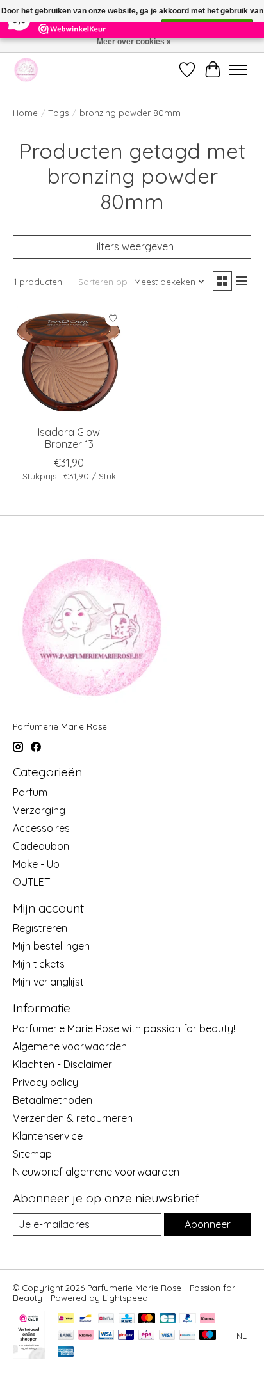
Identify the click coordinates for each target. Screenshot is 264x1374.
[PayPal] (187, 1319)
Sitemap (32, 1153)
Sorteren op (103, 281)
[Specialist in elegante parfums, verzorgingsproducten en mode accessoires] (26, 69)
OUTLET (31, 881)
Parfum (30, 792)
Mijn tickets (39, 963)
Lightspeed (125, 1298)
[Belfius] (106, 1319)
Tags (59, 113)
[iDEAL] (66, 1319)
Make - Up (36, 864)
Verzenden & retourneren (73, 1118)
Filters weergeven (132, 246)
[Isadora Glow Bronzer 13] (69, 362)
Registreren (40, 928)
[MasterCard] (146, 1319)
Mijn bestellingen (51, 945)
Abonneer (208, 1224)
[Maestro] (207, 1336)
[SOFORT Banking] (86, 1336)
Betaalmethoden (52, 1100)
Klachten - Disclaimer (62, 1064)
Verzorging (39, 810)
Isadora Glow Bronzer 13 (69, 438)
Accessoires (41, 828)
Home (25, 113)
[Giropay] (126, 1336)
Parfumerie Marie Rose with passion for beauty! (124, 1028)
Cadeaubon (41, 846)
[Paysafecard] (187, 1336)
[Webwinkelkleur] (29, 1354)
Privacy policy (45, 1082)
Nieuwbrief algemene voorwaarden (96, 1171)
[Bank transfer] (66, 1336)
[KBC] (127, 1319)
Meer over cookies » (134, 41)
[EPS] (146, 1336)
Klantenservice (48, 1136)
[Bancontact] (86, 1319)
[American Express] (66, 1352)
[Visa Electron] (106, 1336)
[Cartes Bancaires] (168, 1319)
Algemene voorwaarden (70, 1046)
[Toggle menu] (238, 70)
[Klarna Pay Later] (207, 1319)
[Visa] (167, 1336)
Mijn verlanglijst (48, 981)
